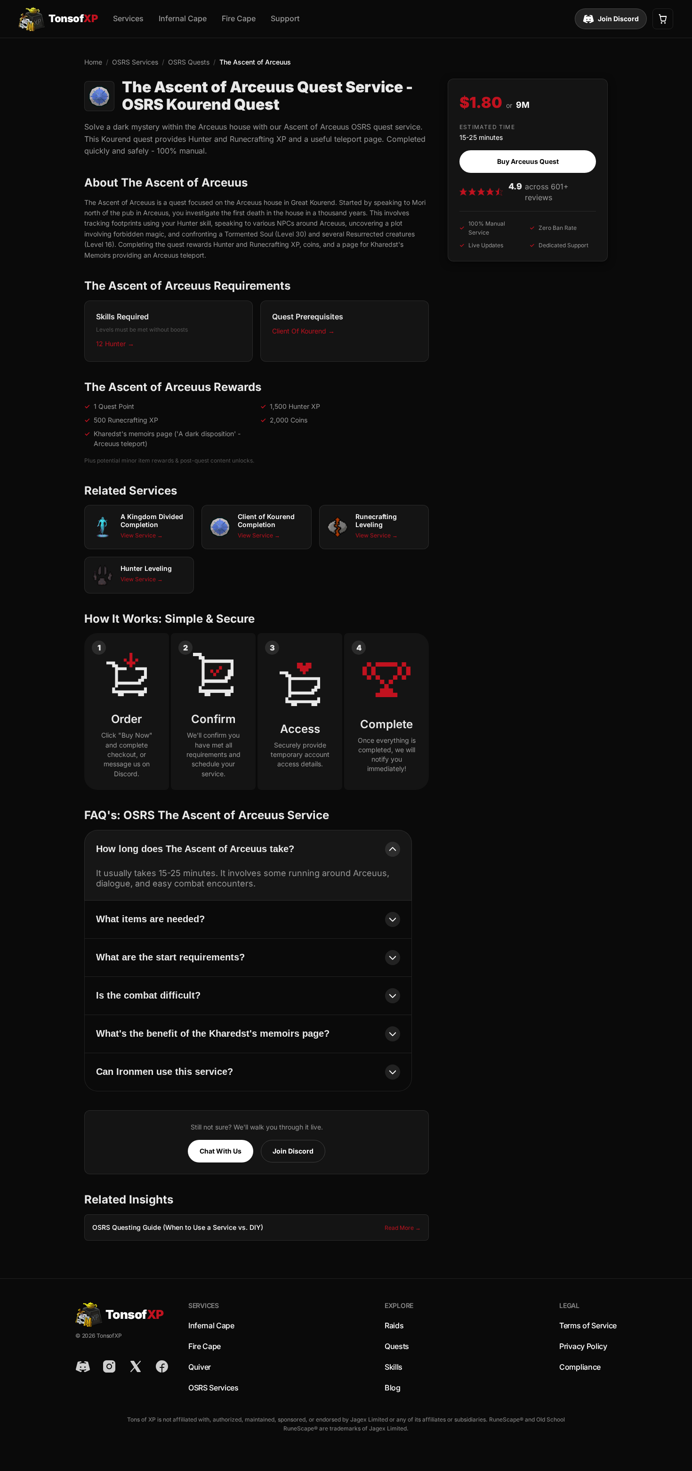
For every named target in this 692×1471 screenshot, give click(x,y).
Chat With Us (220, 1151)
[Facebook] (161, 1366)
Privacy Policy (583, 1346)
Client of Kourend (303, 331)
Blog (393, 1387)
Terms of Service (588, 1325)
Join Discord (618, 19)
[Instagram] (109, 1366)
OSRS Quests (188, 62)
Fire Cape (239, 18)
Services (128, 18)
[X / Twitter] (135, 1366)
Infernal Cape (183, 18)
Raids (394, 1325)
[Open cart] (662, 18)
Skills (393, 1367)
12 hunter (115, 344)
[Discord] (82, 1366)
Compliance (580, 1367)
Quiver (199, 1367)
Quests (397, 1346)
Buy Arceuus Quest (528, 161)
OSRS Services (135, 62)
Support (285, 18)
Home (93, 62)
